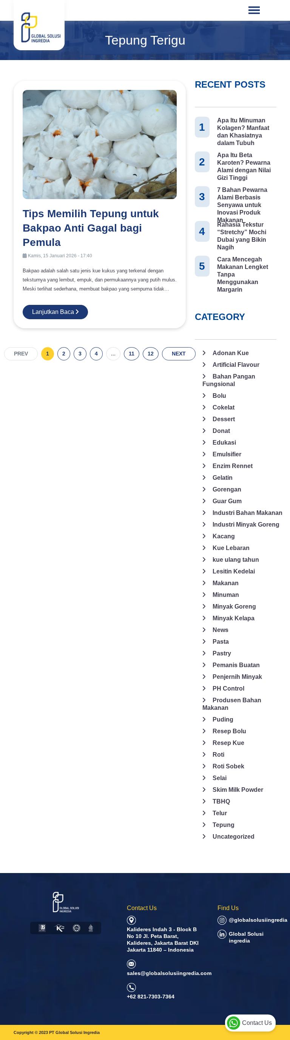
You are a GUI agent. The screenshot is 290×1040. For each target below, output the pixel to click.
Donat (221, 431)
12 (151, 354)
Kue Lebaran (231, 548)
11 (131, 354)
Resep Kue (228, 743)
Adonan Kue (231, 353)
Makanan (226, 583)
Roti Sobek (228, 766)
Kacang (224, 536)
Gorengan (227, 489)
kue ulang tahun (236, 559)
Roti (218, 754)
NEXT (179, 354)
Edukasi (224, 442)
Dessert (224, 419)
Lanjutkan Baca (54, 312)
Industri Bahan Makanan (247, 513)
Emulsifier (227, 454)
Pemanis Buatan (236, 665)
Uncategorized (234, 836)
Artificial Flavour (236, 365)
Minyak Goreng (234, 606)
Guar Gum (227, 501)
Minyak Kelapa (234, 618)
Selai (220, 778)
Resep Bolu (229, 731)
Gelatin (223, 477)
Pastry (222, 653)
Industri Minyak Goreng (246, 524)
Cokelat (223, 407)
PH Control (228, 688)
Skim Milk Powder (238, 790)
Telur (220, 813)
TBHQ (221, 801)
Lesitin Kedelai (234, 571)
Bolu (219, 396)
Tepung (223, 825)
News (220, 630)
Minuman (226, 595)
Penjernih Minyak (237, 677)
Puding (223, 719)
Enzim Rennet (233, 466)
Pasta (221, 641)
